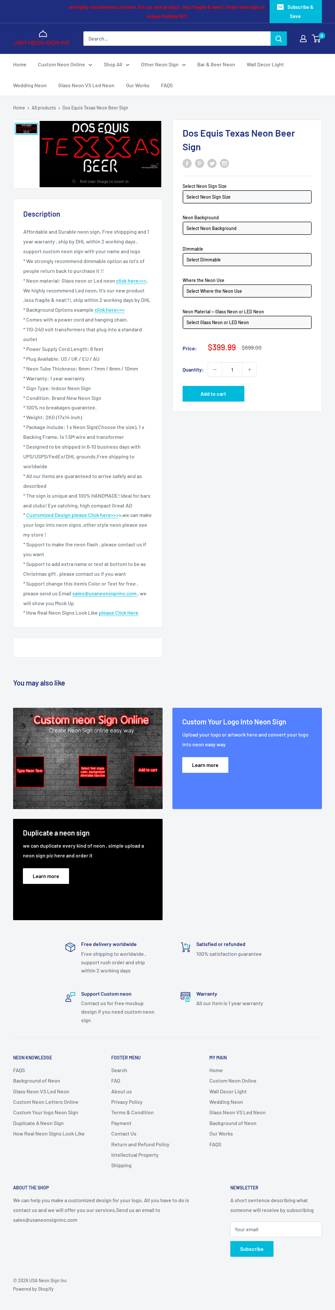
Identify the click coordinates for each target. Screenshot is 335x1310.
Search (119, 1070)
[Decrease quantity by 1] (215, 369)
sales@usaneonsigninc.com (104, 593)
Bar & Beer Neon (216, 64)
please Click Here (118, 612)
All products (44, 107)
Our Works (138, 85)
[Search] (279, 38)
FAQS (167, 85)
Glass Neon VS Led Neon (86, 85)
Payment (121, 1123)
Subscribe (252, 1249)
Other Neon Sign (160, 64)
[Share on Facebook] (187, 163)
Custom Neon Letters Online (46, 1102)
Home (19, 64)
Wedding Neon (30, 85)
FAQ (115, 1080)
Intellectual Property (135, 1155)
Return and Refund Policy (140, 1144)
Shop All (113, 64)
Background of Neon (36, 1080)
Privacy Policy (127, 1102)
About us (121, 1091)
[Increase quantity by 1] (249, 369)
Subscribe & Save (300, 11)
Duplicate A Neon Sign (38, 1123)
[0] (316, 38)
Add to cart (213, 393)
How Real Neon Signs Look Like (49, 1133)
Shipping (121, 1165)
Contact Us (123, 1133)
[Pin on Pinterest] (199, 163)
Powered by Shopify (33, 1289)
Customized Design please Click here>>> (72, 515)
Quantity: (193, 369)
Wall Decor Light (265, 64)
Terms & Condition (132, 1112)
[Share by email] (224, 163)
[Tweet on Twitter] (212, 163)
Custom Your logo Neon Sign (45, 1112)
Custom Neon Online (61, 64)
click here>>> (131, 280)
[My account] (303, 38)
